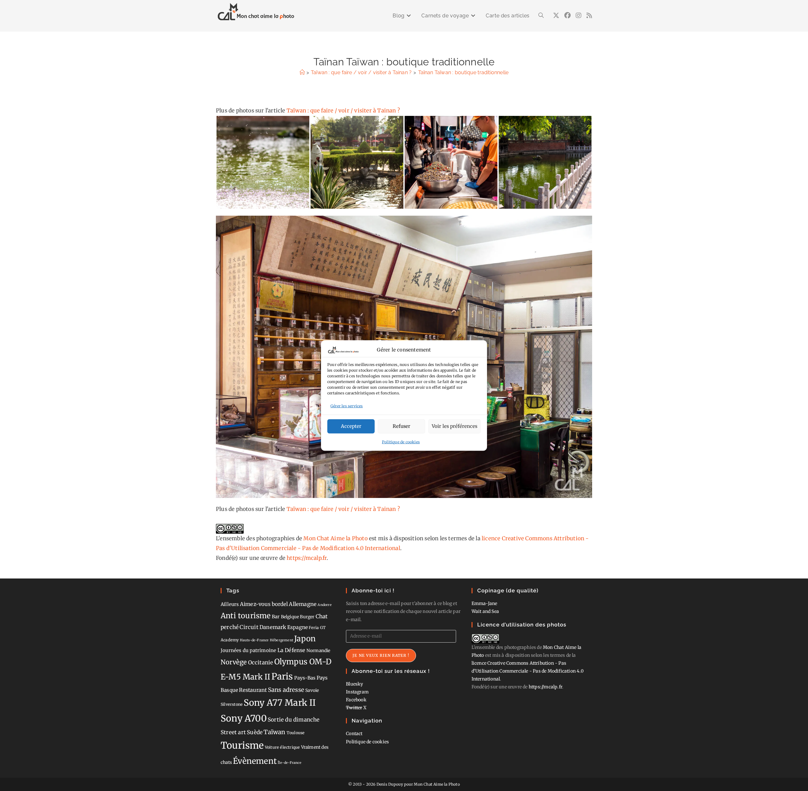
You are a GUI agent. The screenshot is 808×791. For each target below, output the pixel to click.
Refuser (401, 426)
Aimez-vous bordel (264, 604)
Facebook (356, 700)
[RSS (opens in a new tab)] (589, 15)
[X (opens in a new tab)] (556, 15)
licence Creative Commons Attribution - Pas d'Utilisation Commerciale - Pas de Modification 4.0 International (528, 671)
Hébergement (281, 640)
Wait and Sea (485, 611)
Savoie (312, 690)
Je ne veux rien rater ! (381, 655)
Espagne (297, 627)
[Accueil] (302, 72)
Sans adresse (286, 689)
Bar (276, 617)
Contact (354, 733)
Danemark (272, 627)
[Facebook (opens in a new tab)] (567, 15)
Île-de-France (289, 763)
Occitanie (260, 662)
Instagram (357, 692)
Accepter (351, 426)
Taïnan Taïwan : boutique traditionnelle (463, 72)
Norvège (234, 662)
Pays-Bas (305, 678)
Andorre (324, 605)
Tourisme (242, 745)
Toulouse (296, 732)
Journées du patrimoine (248, 650)
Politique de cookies (401, 441)
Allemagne (303, 604)
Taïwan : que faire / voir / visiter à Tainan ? (343, 110)
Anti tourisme (246, 615)
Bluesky (354, 684)
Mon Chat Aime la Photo (335, 538)
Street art (233, 732)
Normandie (318, 650)
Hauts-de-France (254, 640)
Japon (305, 639)
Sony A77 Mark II (280, 702)
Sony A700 (244, 718)
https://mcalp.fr (307, 557)
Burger (307, 617)
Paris (282, 676)
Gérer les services (346, 406)
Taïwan (274, 732)
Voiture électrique (282, 747)
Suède (255, 732)
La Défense (291, 650)
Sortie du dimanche (294, 719)
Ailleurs (230, 604)
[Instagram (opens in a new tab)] (578, 15)
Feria (314, 627)
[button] (263, 162)
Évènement (255, 761)
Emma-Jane (484, 603)
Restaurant (253, 690)
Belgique (290, 617)
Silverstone (232, 704)
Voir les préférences (454, 426)
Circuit (249, 627)
